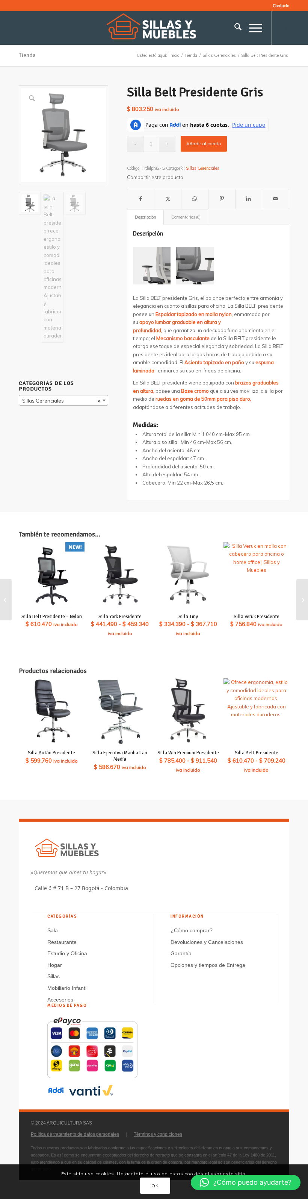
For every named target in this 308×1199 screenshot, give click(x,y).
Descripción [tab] (145, 217)
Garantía (181, 953)
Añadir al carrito (203, 143)
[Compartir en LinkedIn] (249, 198)
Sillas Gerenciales (202, 168)
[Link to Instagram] (283, 27)
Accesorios (60, 1000)
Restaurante (62, 942)
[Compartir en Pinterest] (221, 198)
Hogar (54, 965)
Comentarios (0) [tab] (186, 217)
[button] (245, 1182)
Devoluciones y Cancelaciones (207, 942)
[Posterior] (266, 265)
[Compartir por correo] (275, 198)
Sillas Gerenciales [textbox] (61, 401)
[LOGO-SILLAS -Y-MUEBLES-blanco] (154, 28)
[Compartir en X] (167, 198)
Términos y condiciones (158, 1134)
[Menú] (252, 28)
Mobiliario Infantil (67, 988)
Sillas (53, 976)
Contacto (281, 5)
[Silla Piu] (302, 599)
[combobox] (63, 400)
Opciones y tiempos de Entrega (208, 965)
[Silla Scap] (6, 599)
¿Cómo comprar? (192, 930)
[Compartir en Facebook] (140, 198)
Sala (52, 930)
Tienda (27, 55)
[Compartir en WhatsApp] (194, 198)
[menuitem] (279, 6)
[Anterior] (150, 265)
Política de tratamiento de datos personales (75, 1134)
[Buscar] (234, 28)
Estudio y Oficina (67, 953)
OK (155, 1185)
